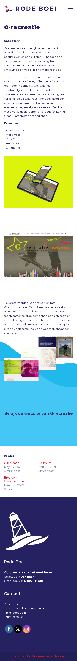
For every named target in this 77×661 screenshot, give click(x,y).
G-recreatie (11, 463)
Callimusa (45, 463)
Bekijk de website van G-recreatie (38, 413)
